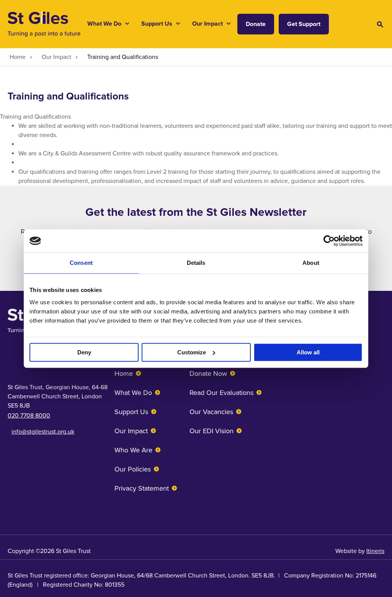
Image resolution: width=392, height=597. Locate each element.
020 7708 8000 (29, 415)
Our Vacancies (211, 412)
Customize (191, 352)
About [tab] (310, 262)
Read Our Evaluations (221, 392)
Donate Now (208, 373)
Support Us (131, 412)
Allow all (308, 352)
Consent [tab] (81, 262)
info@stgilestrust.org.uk (42, 432)
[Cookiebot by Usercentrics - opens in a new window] (329, 240)
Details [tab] (196, 262)
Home (123, 373)
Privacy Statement (141, 488)
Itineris (375, 551)
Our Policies (132, 469)
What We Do (133, 392)
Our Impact (131, 431)
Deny (84, 352)
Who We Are (133, 450)
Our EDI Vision (211, 431)
